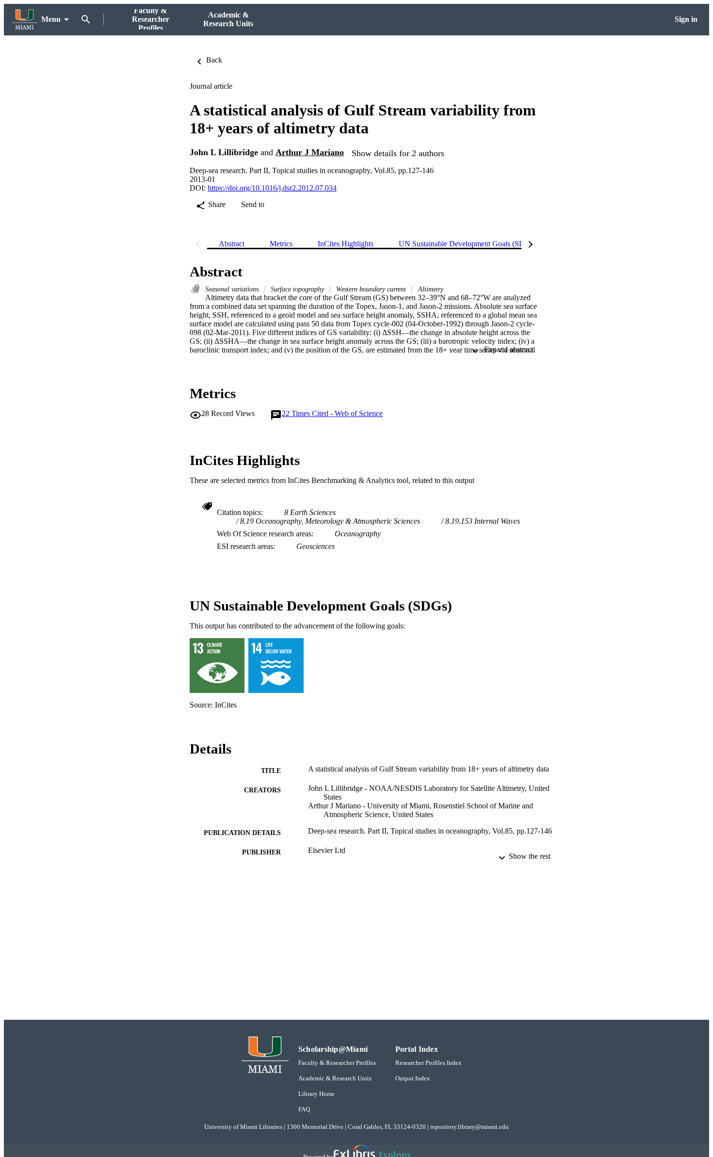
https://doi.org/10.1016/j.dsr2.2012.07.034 (272, 188)
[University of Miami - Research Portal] (24, 20)
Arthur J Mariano (309, 152)
